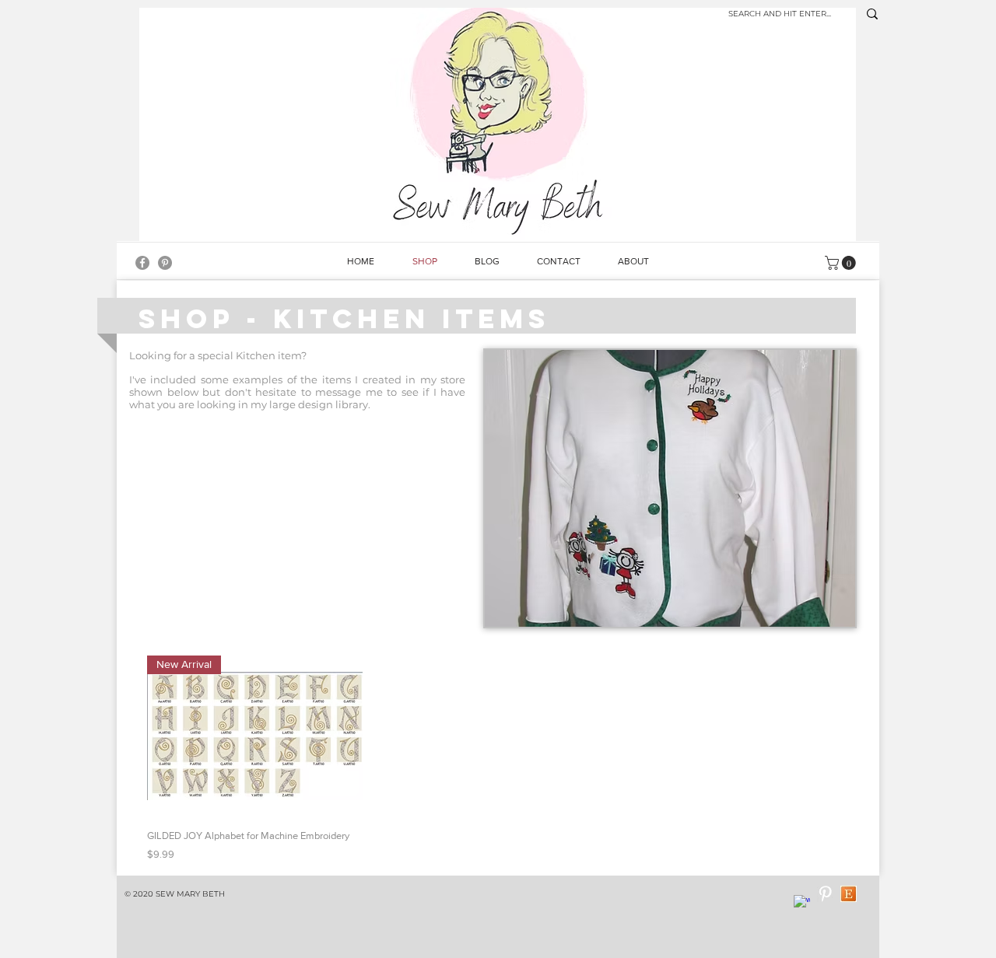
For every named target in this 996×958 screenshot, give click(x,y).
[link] (842, 263)
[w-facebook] (802, 903)
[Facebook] (142, 263)
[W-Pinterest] (825, 894)
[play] (822, 613)
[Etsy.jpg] (848, 894)
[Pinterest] (165, 263)
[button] (670, 488)
